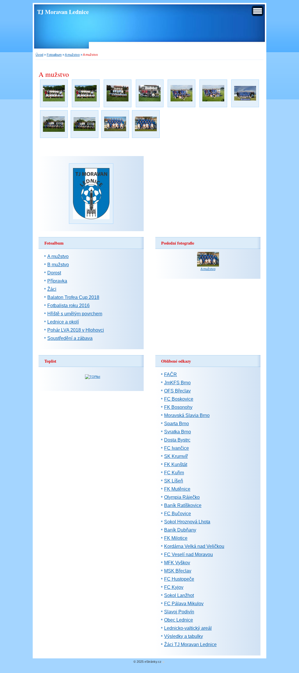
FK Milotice (175, 538)
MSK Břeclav (177, 570)
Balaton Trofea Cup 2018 (73, 297)
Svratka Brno (177, 431)
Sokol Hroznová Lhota (187, 521)
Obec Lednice (178, 619)
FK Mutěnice (177, 489)
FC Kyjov (173, 587)
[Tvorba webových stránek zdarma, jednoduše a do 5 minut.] (163, 662)
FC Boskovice (178, 399)
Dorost (54, 272)
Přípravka (57, 280)
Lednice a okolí (63, 321)
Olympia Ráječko (182, 497)
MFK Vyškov (177, 562)
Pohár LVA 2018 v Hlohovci (75, 330)
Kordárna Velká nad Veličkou (194, 546)
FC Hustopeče (179, 579)
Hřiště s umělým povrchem (74, 313)
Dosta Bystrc (177, 439)
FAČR (170, 374)
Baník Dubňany (180, 529)
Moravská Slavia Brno (187, 415)
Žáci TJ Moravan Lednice (190, 644)
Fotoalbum (54, 54)
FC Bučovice (177, 513)
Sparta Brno (176, 423)
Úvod (39, 54)
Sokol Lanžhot (179, 595)
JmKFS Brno (177, 382)
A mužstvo (72, 54)
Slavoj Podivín (179, 611)
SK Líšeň (173, 480)
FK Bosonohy (178, 407)
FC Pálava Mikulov (184, 603)
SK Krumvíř (176, 456)
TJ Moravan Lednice (63, 11)
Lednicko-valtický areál (188, 628)
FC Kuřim (174, 472)
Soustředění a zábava (70, 338)
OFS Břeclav (177, 390)
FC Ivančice (176, 448)
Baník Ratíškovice (182, 505)
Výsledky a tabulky (183, 636)
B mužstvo (58, 264)
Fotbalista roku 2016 (68, 305)
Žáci (51, 289)
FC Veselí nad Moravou (188, 554)
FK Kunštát (175, 464)
